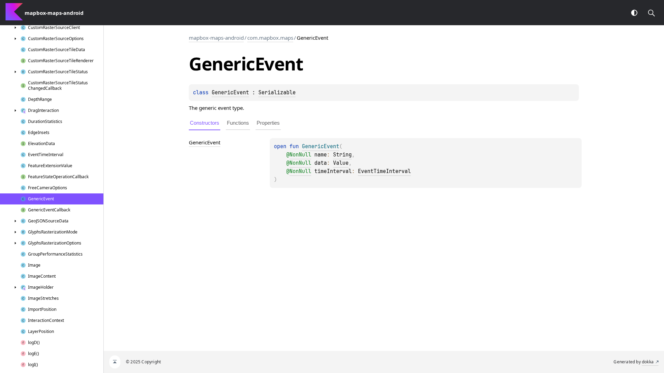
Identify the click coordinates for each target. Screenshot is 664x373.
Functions (238, 123)
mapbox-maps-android (216, 37)
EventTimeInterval (384, 171)
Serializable (277, 92)
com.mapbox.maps (270, 37)
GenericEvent (230, 92)
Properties (268, 123)
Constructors (204, 123)
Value (341, 163)
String (342, 154)
